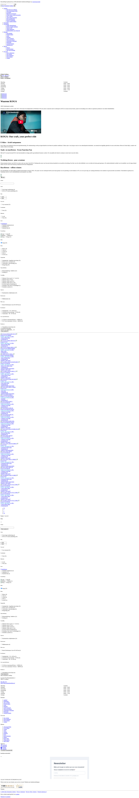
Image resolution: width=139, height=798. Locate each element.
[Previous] (3, 509)
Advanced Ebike (7, 726)
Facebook (4, 745)
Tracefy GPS (9, 28)
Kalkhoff (5, 733)
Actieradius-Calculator (11, 41)
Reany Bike (6, 738)
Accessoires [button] (6, 24)
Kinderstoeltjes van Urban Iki (13, 30)
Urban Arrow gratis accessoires (13, 15)
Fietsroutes (8, 42)
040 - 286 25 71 (5, 75)
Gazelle (5, 732)
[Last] (4, 513)
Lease (7, 36)
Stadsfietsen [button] (4, 223)
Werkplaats (6, 22)
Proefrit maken (9, 34)
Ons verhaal (9, 54)
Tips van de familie (10, 50)
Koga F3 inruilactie (10, 20)
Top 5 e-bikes (9, 16)
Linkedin (4, 749)
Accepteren (7, 796)
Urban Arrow (6, 740)
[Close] (1, 756)
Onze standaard (9, 55)
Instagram (4, 746)
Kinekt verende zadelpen (12, 26)
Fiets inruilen (9, 33)
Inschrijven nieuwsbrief (6, 750)
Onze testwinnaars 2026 (11, 11)
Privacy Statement (21, 791)
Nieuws (8, 47)
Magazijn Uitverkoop (11, 13)
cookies (17, 794)
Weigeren (3, 796)
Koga (4, 734)
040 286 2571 (4, 681)
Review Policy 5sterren (31, 791)
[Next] (3, 512)
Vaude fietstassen (10, 29)
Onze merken (9, 56)
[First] (4, 508)
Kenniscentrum (9, 49)
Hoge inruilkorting (10, 19)
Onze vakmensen (10, 53)
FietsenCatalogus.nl (42, 791)
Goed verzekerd (10, 38)
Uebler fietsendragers (11, 25)
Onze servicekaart (10, 39)
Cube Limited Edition (11, 21)
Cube (4, 730)
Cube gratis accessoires (11, 17)
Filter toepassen (4, 674)
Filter (3, 177)
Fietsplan (8, 37)
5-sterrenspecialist (36, 1)
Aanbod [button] (5, 8)
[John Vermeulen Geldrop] (7, 5)
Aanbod (5, 700)
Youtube (4, 747)
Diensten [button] (5, 32)
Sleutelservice (9, 45)
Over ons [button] (5, 51)
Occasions (8, 12)
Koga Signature (7, 736)
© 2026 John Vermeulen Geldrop (8, 791)
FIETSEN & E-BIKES (11, 9)
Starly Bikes (6, 741)
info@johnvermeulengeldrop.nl (8, 683)
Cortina (5, 729)
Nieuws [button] (5, 46)
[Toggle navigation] (14, 6)
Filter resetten (4, 331)
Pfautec (5, 737)
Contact (8, 58)
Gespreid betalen (10, 43)
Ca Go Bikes (6, 728)
